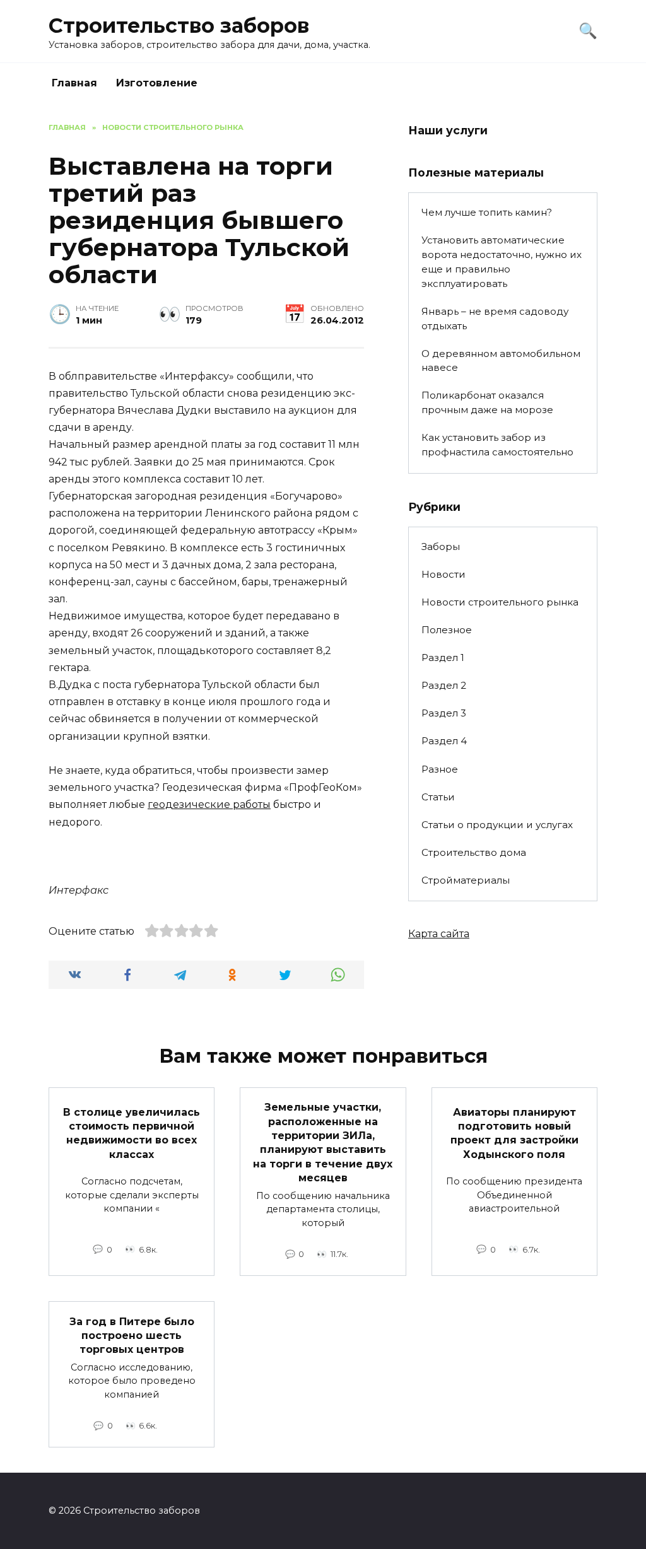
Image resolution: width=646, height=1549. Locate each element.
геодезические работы (209, 804)
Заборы (440, 546)
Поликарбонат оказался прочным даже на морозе (487, 402)
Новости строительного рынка (499, 602)
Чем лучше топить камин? (486, 212)
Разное (439, 769)
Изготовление (156, 83)
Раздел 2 (443, 685)
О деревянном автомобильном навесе (500, 361)
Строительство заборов (179, 25)
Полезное (446, 630)
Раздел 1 (442, 657)
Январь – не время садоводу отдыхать (494, 318)
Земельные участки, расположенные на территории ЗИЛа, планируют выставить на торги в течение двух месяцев (322, 1142)
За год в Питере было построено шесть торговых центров (131, 1335)
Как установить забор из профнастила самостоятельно (497, 444)
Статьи (438, 797)
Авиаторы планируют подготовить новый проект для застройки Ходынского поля (514, 1133)
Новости (443, 574)
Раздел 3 (443, 713)
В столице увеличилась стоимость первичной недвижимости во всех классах (131, 1133)
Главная (74, 83)
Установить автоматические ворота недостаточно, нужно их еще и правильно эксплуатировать (501, 261)
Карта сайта (438, 934)
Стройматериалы (465, 880)
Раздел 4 (444, 741)
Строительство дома (473, 852)
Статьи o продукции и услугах (497, 825)
